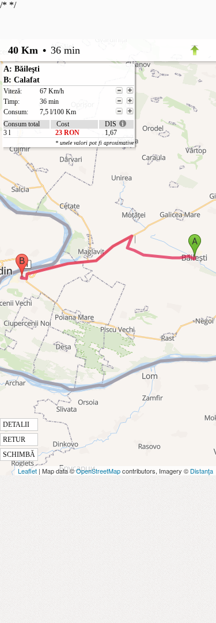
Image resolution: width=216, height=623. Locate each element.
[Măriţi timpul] (130, 100)
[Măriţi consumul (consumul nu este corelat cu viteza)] (130, 111)
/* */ (67, 229)
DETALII (16, 425)
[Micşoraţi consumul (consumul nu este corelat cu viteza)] (119, 111)
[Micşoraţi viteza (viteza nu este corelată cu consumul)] (119, 90)
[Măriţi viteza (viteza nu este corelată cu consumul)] (130, 90)
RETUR (14, 440)
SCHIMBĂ (19, 455)
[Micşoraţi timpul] (119, 100)
